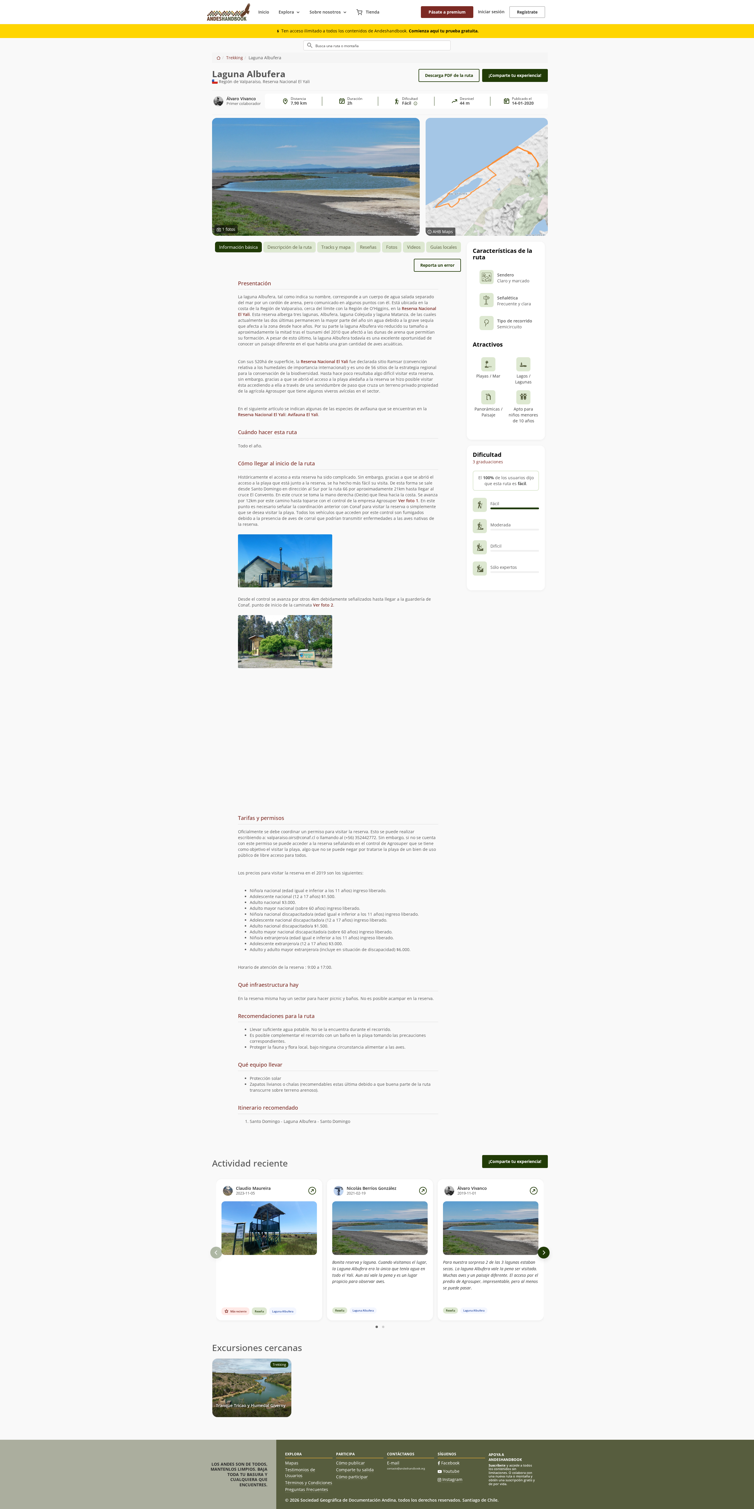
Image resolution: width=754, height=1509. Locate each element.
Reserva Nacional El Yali (324, 361)
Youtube (451, 1471)
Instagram (452, 1479)
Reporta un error (437, 265)
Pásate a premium (447, 12)
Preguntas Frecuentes (306, 1489)
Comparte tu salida (355, 1469)
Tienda (372, 12)
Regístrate (527, 12)
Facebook (450, 1463)
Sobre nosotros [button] (325, 12)
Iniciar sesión (491, 11)
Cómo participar (352, 1477)
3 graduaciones (488, 461)
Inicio (263, 12)
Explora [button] (286, 12)
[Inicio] (218, 57)
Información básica (238, 247)
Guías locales (443, 247)
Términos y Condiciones (308, 1482)
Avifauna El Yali (303, 414)
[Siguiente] (544, 1252)
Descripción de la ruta (289, 247)
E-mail (393, 1463)
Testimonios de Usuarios (300, 1472)
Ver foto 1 (408, 500)
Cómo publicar (350, 1463)
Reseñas (368, 247)
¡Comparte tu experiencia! (515, 75)
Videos (414, 247)
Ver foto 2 (323, 605)
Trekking (234, 57)
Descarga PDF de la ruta (449, 75)
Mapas (291, 1463)
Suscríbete (497, 1465)
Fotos (391, 247)
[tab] (338, 284)
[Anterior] (216, 1252)
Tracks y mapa (335, 247)
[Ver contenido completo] (312, 1190)
